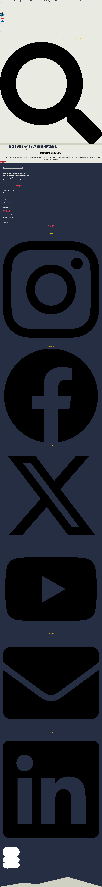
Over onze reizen (67, 38)
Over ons (55, 38)
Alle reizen (30, 38)
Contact (78, 38)
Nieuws (37, 38)
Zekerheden (45, 38)
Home (22, 38)
